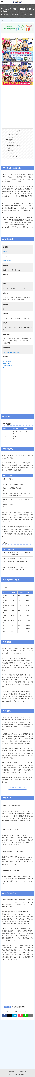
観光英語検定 (7, 363)
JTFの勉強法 (9, 151)
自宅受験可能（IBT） (17, 14)
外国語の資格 (6, 14)
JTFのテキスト (10, 153)
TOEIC (5, 367)
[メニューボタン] (2, 2)
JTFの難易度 (9, 148)
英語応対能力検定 (8, 365)
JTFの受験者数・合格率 (13, 145)
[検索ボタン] (33, 2)
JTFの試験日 (9, 140)
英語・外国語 (7, 261)
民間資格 (5, 251)
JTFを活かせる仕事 (11, 156)
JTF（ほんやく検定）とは (13, 134)
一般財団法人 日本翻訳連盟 (11, 352)
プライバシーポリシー (20, 1071)
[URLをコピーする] (30, 1015)
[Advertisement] (17, 105)
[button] (4, 1015)
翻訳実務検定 (7, 361)
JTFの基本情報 (10, 137)
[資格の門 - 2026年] (17, 2)
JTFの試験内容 (10, 142)
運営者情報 (11, 1071)
